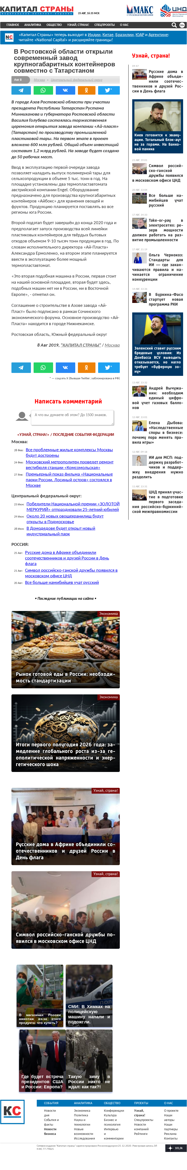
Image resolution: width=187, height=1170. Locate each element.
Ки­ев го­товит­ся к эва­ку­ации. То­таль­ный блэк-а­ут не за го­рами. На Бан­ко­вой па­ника (157, 142)
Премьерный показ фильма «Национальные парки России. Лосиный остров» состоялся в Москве (69, 480)
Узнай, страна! (78, 25)
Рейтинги (141, 1134)
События (51, 1103)
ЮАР (140, 35)
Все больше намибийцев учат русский (62, 582)
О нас (124, 25)
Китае (108, 35)
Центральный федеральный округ (76, 80)
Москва (39, 80)
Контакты (171, 1138)
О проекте (171, 1111)
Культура (110, 1115)
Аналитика (32, 25)
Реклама (170, 1134)
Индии (94, 35)
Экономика (108, 614)
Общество (54, 25)
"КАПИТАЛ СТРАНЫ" (81, 345)
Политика (81, 1115)
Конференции (114, 1111)
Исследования (84, 1138)
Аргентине (158, 35)
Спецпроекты (104, 25)
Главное (13, 25)
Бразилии (124, 35)
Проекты (141, 1103)
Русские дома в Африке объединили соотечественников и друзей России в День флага (67, 558)
